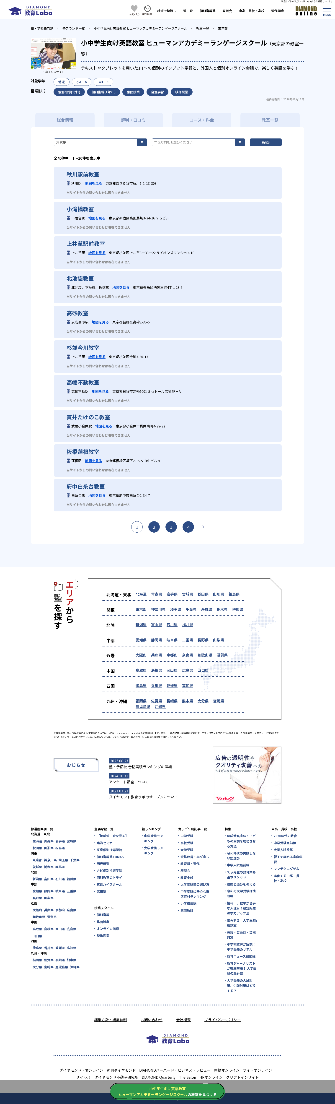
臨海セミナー (106, 843)
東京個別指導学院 (109, 849)
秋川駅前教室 (83, 174)
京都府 (172, 655)
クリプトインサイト (242, 1077)
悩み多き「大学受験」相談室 (242, 922)
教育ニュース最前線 (241, 956)
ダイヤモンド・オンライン (81, 1070)
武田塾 (101, 891)
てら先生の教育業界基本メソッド (241, 874)
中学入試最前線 (238, 865)
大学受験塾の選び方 (194, 884)
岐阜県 (172, 640)
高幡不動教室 (83, 382)
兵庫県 (156, 655)
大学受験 (186, 849)
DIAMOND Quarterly (158, 1077)
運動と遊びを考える (241, 884)
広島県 (187, 670)
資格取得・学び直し (194, 856)
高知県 (187, 685)
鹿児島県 (143, 706)
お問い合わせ (151, 1019)
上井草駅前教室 (86, 243)
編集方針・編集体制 (110, 1019)
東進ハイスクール (109, 884)
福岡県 (141, 700)
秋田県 (203, 594)
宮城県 (187, 594)
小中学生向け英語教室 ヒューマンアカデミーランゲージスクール (140, 28)
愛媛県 (172, 685)
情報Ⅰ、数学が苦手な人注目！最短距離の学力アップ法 (241, 908)
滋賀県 (222, 655)
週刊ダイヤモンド (121, 1070)
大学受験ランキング (153, 850)
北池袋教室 (80, 278)
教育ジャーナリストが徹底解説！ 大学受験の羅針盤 (241, 968)
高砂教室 (77, 313)
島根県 (156, 670)
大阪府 (141, 655)
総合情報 (65, 120)
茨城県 (206, 609)
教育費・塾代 (190, 863)
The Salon (187, 1077)
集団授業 (103, 921)
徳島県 (141, 685)
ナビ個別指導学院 (109, 870)
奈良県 (187, 655)
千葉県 (191, 609)
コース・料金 (202, 120)
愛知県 (141, 640)
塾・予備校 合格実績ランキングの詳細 (140, 766)
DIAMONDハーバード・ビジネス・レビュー (175, 1070)
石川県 (172, 624)
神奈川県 (158, 609)
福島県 (234, 594)
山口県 (203, 670)
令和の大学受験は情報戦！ (241, 893)
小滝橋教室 (80, 209)
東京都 (223, 28)
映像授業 (103, 935)
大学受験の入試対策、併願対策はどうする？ (241, 985)
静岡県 (156, 640)
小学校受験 (188, 903)
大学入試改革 (283, 849)
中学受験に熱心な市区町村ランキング (194, 894)
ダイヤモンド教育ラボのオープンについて (143, 796)
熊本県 (187, 700)
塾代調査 (277, 10)
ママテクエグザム (286, 868)
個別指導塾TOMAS (110, 856)
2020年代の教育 (285, 835)
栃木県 (222, 609)
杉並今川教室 (83, 348)
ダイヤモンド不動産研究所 (116, 1077)
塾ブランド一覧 (73, 28)
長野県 (203, 640)
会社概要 (183, 1019)
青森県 (156, 594)
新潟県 (141, 624)
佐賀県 (156, 700)
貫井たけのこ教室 (88, 417)
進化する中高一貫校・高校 (286, 878)
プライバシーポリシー (222, 1019)
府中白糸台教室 (86, 486)
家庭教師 (186, 910)
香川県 (156, 685)
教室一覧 (202, 28)
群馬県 (237, 609)
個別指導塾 (208, 10)
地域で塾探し (166, 10)
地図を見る (93, 183)
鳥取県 (141, 670)
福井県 (187, 624)
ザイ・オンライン (257, 1070)
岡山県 (172, 670)
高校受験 (186, 843)
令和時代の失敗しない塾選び (241, 855)
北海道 (141, 594)
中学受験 (186, 835)
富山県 (156, 624)
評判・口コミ (133, 120)
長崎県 (172, 700)
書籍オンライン (227, 1070)
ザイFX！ (83, 1077)
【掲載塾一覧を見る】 (112, 835)
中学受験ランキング (153, 838)
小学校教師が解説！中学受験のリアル (241, 946)
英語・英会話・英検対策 (241, 935)
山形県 (218, 594)
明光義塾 (103, 863)
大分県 (203, 700)
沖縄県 (160, 706)
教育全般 (186, 877)
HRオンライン (211, 1077)
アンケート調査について (129, 781)
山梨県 (218, 640)
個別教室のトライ (109, 877)
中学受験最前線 (285, 843)
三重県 (187, 640)
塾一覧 (188, 10)
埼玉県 (175, 609)
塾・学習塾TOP (42, 28)
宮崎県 (218, 700)
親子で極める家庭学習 (288, 859)
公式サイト (57, 72)
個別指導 (103, 914)
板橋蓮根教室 (83, 452)
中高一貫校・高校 (251, 10)
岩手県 (172, 594)
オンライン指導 (108, 928)
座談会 (227, 10)
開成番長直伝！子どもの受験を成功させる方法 (241, 840)
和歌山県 (205, 655)
